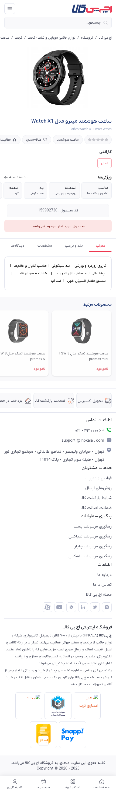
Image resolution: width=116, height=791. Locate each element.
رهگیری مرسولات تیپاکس (90, 536)
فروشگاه (87, 37)
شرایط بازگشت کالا (96, 498)
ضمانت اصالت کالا (96, 508)
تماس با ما (102, 584)
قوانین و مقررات (98, 478)
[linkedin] (83, 607)
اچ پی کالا (105, 37)
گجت (18, 37)
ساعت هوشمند (68, 139)
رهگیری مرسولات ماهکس (90, 556)
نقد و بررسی (74, 245)
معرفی (100, 245)
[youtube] (59, 607)
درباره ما (104, 574)
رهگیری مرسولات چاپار (93, 546)
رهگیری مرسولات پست (93, 526)
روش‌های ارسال (98, 488)
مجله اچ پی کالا (99, 594)
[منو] (9, 8)
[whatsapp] (71, 607)
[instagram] (107, 607)
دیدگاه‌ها (17, 245)
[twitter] (95, 607)
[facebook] (47, 607)
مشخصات (44, 245)
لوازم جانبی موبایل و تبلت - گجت (51, 37)
